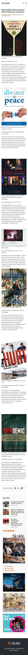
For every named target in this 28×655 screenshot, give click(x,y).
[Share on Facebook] (15, 488)
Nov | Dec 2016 (18, 14)
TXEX (13, 14)
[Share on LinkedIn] (22, 488)
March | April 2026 (9, 570)
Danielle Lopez (7, 14)
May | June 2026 (9, 568)
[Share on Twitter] (18, 488)
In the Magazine (9, 531)
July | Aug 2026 (9, 566)
